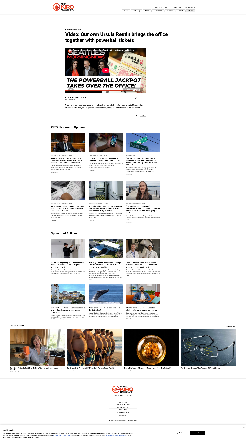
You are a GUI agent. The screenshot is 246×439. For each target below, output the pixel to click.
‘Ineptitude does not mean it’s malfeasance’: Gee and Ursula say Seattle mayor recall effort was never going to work (143, 209)
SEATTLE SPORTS (159, 7)
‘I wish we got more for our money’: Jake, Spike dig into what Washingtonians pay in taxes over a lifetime (68, 208)
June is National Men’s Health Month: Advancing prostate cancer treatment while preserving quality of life (141, 265)
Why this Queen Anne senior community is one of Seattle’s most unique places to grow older (68, 310)
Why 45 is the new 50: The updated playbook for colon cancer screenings (141, 309)
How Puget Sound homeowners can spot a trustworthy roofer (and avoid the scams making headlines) (105, 265)
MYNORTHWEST (177, 7)
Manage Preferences (180, 433)
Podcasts (170, 11)
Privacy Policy (66, 435)
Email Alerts (123, 410)
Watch (147, 11)
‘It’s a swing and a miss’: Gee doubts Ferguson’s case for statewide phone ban (105, 159)
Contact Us (123, 402)
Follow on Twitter (123, 407)
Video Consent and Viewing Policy (116, 435)
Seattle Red (168, 7)
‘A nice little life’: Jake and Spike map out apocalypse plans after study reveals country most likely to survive (105, 208)
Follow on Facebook (123, 404)
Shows (126, 11)
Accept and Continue (197, 433)
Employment (123, 415)
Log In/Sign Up (191, 7)
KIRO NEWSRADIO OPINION (73, 29)
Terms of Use (57, 435)
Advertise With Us (123, 412)
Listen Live (158, 11)
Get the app (136, 11)
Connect (180, 11)
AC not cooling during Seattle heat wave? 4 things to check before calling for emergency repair (67, 265)
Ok (244, 427)
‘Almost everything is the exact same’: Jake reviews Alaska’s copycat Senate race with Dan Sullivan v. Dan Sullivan (66, 160)
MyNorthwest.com (121, 420)
